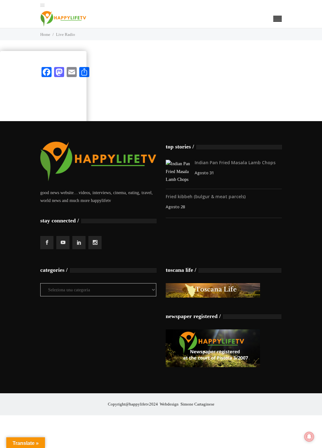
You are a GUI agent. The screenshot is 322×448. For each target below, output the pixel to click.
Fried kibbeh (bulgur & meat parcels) (206, 196)
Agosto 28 (175, 207)
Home (45, 34)
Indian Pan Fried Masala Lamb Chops (235, 162)
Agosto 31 (204, 173)
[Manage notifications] (309, 437)
